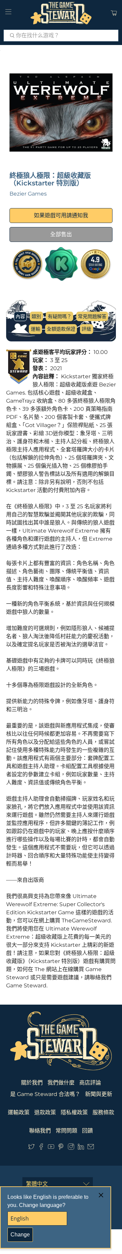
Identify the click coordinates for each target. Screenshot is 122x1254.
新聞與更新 (98, 1094)
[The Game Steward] (61, 13)
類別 (36, 316)
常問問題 (66, 1130)
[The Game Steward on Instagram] (71, 1148)
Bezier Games (28, 194)
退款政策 (45, 1112)
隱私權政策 (74, 1112)
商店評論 (90, 1082)
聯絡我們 (40, 1130)
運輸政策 (18, 1112)
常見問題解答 (92, 316)
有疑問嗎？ (60, 316)
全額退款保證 (61, 329)
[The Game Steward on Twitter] (31, 1148)
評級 (86, 329)
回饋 (87, 1130)
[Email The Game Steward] (90, 1148)
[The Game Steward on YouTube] (51, 1148)
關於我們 (32, 1082)
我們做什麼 (61, 1082)
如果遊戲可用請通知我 (61, 215)
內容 (20, 316)
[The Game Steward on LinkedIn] (81, 1148)
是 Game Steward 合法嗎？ (45, 1094)
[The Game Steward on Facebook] (41, 1148)
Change (20, 1234)
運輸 (35, 329)
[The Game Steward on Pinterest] (61, 1148)
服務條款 (103, 1112)
